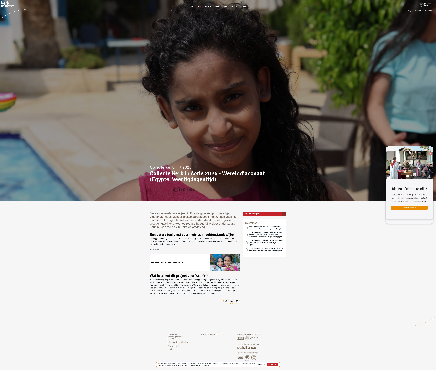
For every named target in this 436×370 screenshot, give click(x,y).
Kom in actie (194, 6)
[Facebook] (168, 349)
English (410, 11)
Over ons (233, 6)
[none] (195, 6)
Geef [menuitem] (244, 6)
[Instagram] (171, 349)
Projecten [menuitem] (208, 6)
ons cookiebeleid (204, 365)
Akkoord (273, 364)
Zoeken (417, 11)
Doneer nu (428, 11)
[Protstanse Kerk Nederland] (252, 338)
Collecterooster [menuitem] (221, 6)
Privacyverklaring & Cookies (178, 342)
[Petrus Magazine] (240, 338)
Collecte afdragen (251, 214)
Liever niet (261, 364)
